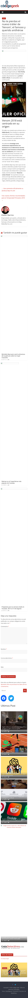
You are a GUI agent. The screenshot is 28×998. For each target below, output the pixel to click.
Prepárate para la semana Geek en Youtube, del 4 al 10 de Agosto (13, 608)
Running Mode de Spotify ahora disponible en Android (14, 751)
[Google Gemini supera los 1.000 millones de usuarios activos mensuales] (14, 825)
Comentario (5, 626)
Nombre (4, 649)
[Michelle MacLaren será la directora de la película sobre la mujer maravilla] (14, 236)
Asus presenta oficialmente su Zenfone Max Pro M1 (12, 189)
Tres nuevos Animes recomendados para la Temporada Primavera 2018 (13, 198)
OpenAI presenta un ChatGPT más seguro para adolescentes (14, 774)
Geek (4, 18)
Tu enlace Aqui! (5, 958)
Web (2, 667)
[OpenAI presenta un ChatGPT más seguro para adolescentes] (14, 757)
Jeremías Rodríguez (14, 974)
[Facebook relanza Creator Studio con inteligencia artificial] (14, 780)
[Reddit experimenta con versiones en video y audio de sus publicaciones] (14, 803)
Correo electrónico (7, 658)
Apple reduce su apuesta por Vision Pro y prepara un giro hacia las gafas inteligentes (14, 728)
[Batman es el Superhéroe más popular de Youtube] (10, 363)
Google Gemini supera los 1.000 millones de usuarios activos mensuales (14, 938)
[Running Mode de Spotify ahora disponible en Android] (14, 735)
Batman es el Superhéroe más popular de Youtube (11, 482)
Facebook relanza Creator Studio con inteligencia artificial (13, 797)
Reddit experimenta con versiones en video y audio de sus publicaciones (13, 819)
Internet (4, 968)
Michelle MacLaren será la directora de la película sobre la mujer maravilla (13, 356)
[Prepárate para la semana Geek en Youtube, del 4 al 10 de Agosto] (14, 489)
